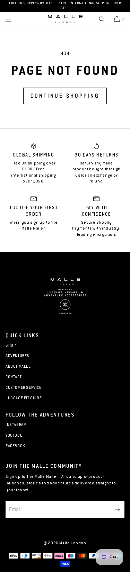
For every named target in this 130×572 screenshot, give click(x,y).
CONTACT (13, 377)
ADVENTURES (17, 356)
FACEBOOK (15, 446)
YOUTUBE (14, 436)
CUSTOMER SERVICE (24, 388)
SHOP (11, 345)
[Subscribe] (115, 509)
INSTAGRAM (16, 425)
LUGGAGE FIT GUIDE (24, 398)
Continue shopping (65, 95)
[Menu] (14, 19)
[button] (101, 19)
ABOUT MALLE (18, 367)
